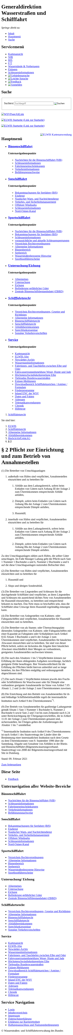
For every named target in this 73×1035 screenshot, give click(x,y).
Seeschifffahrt (17, 179)
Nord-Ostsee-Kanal (25, 211)
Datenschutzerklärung (20, 1018)
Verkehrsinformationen (27, 169)
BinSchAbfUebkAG (19, 438)
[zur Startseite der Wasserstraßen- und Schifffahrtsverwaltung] (12, 114)
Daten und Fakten (24, 396)
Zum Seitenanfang (11, 764)
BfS (10, 60)
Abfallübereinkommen (27, 327)
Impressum (14, 1015)
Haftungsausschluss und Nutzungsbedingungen (33, 1024)
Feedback (13, 779)
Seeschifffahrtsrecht (25, 323)
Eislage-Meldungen (25, 381)
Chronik (19, 405)
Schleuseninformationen (21, 72)
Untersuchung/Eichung (24, 265)
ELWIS (12, 426)
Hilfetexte (20, 408)
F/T (10, 63)
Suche (11, 39)
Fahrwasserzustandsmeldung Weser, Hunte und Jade (43, 371)
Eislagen (12, 69)
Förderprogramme (24, 390)
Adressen (20, 399)
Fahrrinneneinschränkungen (30, 166)
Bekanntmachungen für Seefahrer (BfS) (36, 192)
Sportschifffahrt (19, 217)
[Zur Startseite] (22, 119)
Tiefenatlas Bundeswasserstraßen (32, 378)
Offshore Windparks (26, 204)
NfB (10, 57)
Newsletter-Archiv (25, 359)
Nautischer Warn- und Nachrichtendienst (37, 198)
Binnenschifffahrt (20, 146)
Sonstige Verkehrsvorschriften (31, 333)
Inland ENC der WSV (27, 393)
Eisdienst (20, 195)
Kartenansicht (15, 54)
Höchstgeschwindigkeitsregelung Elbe (35, 375)
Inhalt (11, 33)
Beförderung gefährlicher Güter (32, 288)
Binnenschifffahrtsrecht (27, 320)
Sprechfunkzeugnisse (26, 330)
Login (11, 1009)
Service (13, 340)
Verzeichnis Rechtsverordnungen (32, 243)
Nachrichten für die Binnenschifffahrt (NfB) (38, 160)
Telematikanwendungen (28, 402)
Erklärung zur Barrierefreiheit (24, 1021)
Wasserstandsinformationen (29, 362)
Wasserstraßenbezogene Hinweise (33, 255)
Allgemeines (21, 279)
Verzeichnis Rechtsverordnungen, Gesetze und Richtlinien (39, 911)
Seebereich (21, 252)
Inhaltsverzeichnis (17, 1012)
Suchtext (9, 103)
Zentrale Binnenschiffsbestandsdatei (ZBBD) (39, 291)
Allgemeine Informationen (29, 246)
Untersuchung (22, 282)
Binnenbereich (23, 249)
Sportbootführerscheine (27, 258)
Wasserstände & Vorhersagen (23, 66)
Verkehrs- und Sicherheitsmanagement (35, 201)
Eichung (19, 285)
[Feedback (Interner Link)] (14, 81)
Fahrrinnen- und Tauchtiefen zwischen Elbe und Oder (37, 955)
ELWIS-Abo (22, 356)
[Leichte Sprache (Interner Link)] (18, 78)
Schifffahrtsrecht (19, 298)
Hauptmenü (14, 36)
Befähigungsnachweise (27, 172)
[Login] (15, 84)
